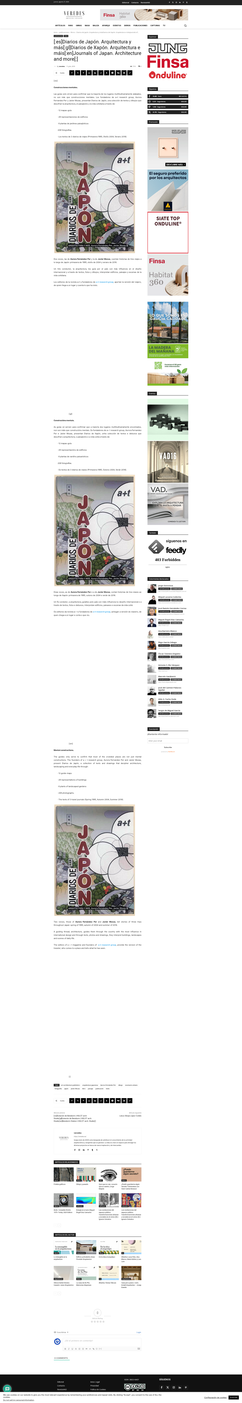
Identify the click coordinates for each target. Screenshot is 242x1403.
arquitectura (81, 1253)
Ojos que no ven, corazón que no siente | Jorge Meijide (108, 1186)
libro (83, 1089)
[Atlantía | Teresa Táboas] (109, 1273)
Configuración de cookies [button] (215, 1397)
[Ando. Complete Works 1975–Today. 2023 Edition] (64, 1200)
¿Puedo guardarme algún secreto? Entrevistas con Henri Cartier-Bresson (130, 1186)
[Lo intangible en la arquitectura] (64, 1247)
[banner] (167, 504)
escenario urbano (131, 1085)
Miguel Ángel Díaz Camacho (171, 619)
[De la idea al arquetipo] (109, 1247)
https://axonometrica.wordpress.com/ (169, 602)
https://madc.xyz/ (163, 625)
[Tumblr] (186, 2)
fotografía (58, 1089)
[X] (77, 72)
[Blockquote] (86, 1348)
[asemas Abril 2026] (167, 190)
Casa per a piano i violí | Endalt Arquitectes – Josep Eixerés (131, 1285)
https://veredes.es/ (80, 1136)
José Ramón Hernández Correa (172, 608)
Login (138, 1332)
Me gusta (183, 96)
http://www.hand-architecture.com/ (168, 716)
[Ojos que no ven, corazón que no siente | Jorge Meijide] (109, 1174)
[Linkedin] (179, 2)
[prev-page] (55, 1225)
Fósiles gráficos (59, 1184)
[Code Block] (90, 1348)
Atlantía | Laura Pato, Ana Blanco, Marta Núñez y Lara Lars (131, 1259)
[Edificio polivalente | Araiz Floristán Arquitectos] (86, 1247)
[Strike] (76, 1348)
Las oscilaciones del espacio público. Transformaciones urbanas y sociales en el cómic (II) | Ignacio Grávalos (131, 1214)
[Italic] (69, 1348)
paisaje (90, 1089)
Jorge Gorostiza (165, 585)
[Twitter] (172, 2)
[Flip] (124, 72)
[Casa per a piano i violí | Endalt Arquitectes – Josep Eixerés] (131, 1273)
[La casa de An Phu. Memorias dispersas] (86, 1273)
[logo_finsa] (167, 61)
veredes (62, 66)
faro (101, 1180)
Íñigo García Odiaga (167, 642)
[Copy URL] (129, 72)
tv (122, 1253)
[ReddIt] (100, 72)
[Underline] (72, 1348)
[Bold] (65, 1348)
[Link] (93, 1348)
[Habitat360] (167, 275)
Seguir (184, 101)
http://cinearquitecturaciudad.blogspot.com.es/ (172, 591)
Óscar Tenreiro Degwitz (169, 654)
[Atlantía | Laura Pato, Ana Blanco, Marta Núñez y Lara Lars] (131, 1247)
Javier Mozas (75, 1089)
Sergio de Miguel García (169, 710)
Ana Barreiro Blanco (167, 631)
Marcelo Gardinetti (167, 676)
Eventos (152, 394)
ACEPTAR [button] (233, 1397)
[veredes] (55, 66)
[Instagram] (176, 2)
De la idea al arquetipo (107, 1257)
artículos (80, 1206)
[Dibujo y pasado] (86, 1174)
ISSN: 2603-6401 (131, 1380)
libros (73, 32)
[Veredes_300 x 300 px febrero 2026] (167, 322)
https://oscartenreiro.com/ (166, 659)
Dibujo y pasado (82, 1184)
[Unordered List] (83, 1348)
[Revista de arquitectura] (74, 15)
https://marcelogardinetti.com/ (167, 682)
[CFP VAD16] (167, 462)
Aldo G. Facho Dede (167, 699)
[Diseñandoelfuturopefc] (167, 365)
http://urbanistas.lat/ (164, 705)
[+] (100, 1349)
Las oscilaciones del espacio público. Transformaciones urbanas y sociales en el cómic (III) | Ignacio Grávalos (108, 1214)
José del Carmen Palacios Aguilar (169, 688)
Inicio (55, 32)
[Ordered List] (79, 1348)
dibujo (120, 1085)
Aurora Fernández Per (108, 1085)
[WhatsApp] (89, 72)
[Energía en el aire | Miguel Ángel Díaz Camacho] (86, 1200)
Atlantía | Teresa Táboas (107, 1283)
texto (108, 1089)
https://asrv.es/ (162, 671)
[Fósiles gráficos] (64, 1174)
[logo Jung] (167, 48)
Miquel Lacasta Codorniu (169, 597)
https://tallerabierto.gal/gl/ (165, 637)
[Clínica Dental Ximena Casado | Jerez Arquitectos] (64, 1273)
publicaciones (64, 32)
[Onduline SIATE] (167, 232)
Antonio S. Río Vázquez (168, 665)
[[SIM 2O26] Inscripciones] (167, 419)
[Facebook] (169, 2)
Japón (66, 1089)
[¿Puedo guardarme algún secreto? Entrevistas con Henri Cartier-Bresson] (131, 1174)
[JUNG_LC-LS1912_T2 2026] (167, 148)
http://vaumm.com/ (164, 648)
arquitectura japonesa (90, 1085)
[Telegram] (112, 72)
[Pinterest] (183, 2)
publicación (99, 1089)
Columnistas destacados (159, 579)
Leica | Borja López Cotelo (130, 1116)
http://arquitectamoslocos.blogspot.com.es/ (171, 614)
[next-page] (59, 1225)
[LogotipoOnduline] (167, 75)
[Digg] (118, 72)
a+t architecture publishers (70, 1085)
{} (97, 1349)
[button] (185, 25)
